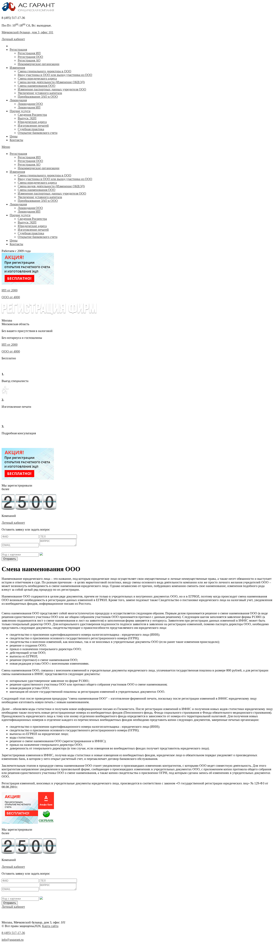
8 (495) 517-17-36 (13, 933)
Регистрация (18, 49)
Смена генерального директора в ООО (44, 71)
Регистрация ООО (30, 56)
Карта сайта (50, 926)
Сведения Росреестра (32, 114)
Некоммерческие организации (38, 64)
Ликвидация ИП (29, 107)
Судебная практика (31, 129)
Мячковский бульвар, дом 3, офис (27, 32)
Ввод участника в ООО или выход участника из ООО (55, 75)
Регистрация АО (29, 60)
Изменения (17, 67)
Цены (14, 136)
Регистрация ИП (29, 53)
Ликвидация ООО (30, 104)
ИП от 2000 (10, 290)
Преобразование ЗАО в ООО (38, 96)
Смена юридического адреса (37, 78)
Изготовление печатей (33, 125)
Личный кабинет (13, 39)
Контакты (16, 140)
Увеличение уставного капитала (40, 93)
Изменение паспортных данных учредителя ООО (52, 89)
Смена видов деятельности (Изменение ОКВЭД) (51, 82)
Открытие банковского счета (37, 132)
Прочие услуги (20, 111)
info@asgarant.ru (13, 939)
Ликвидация (18, 100)
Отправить (9, 558)
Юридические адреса (32, 122)
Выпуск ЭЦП (27, 118)
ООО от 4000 (11, 297)
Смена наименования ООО (36, 85)
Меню (6, 147)
